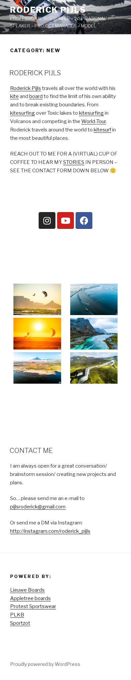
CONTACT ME (31, 451)
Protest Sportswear (33, 606)
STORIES (73, 162)
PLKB (17, 615)
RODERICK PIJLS (35, 73)
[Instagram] (47, 220)
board (36, 96)
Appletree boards (30, 598)
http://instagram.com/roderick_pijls (50, 531)
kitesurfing (22, 113)
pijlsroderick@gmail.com (38, 507)
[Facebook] (84, 220)
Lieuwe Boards (27, 590)
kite (14, 96)
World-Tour (93, 121)
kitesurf (102, 130)
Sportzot (20, 623)
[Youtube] (65, 220)
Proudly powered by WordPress (45, 664)
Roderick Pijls (48, 10)
